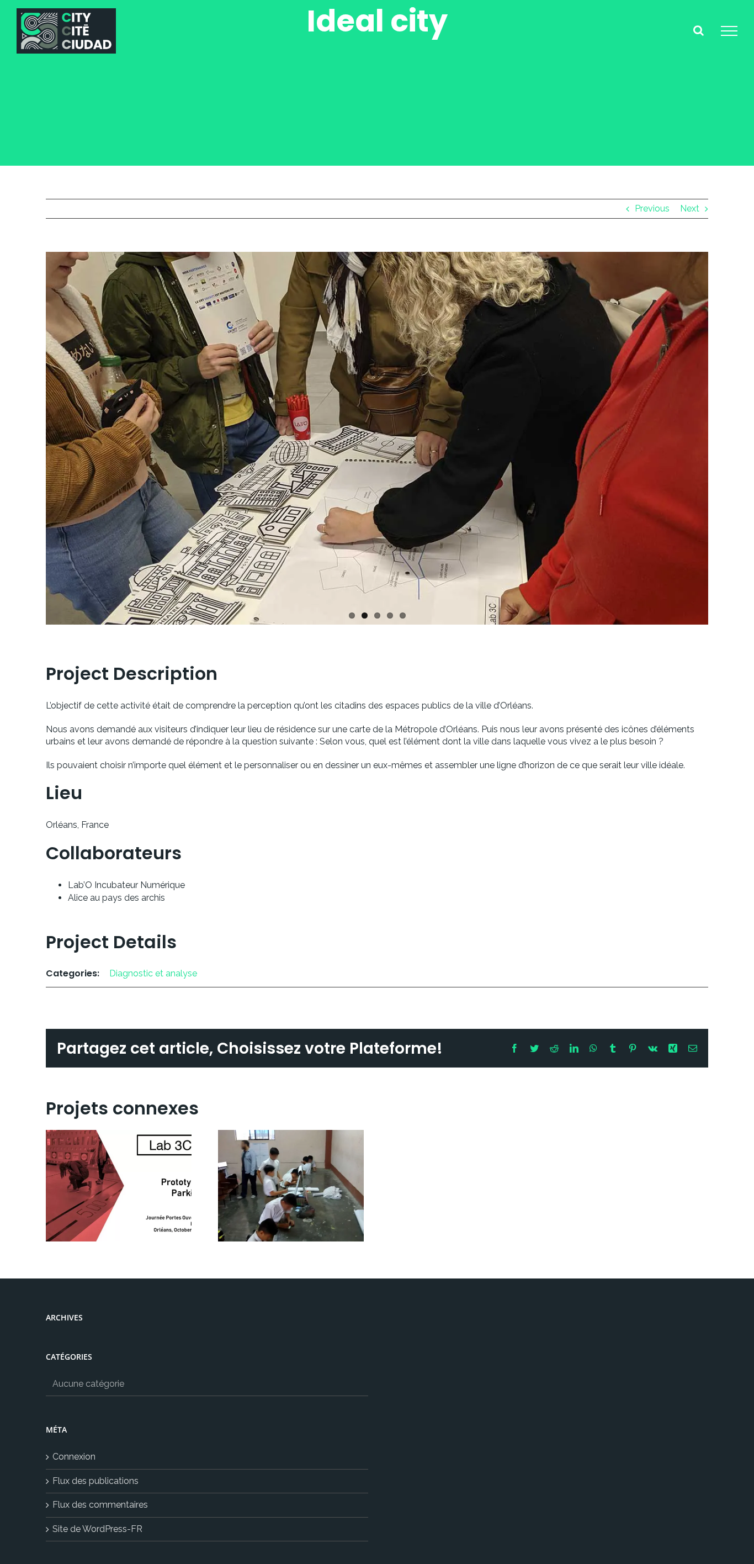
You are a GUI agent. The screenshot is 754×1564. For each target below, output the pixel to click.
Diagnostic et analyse (153, 973)
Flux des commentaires (100, 1504)
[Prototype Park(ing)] (119, 1185)
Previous (652, 208)
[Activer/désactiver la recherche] (698, 30)
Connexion (73, 1456)
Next (689, 208)
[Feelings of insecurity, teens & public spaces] (291, 1185)
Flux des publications (95, 1481)
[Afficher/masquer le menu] (729, 31)
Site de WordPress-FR (97, 1529)
